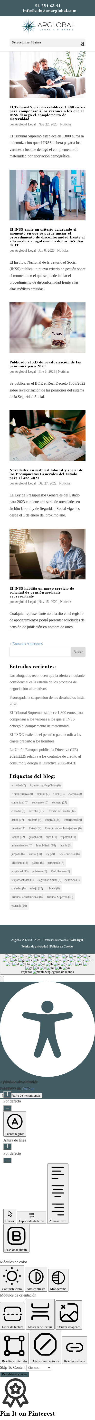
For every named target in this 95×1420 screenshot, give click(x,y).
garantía (35, 837)
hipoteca (68, 837)
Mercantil (19, 862)
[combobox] (47, 964)
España (18, 828)
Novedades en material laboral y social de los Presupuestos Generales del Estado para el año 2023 (46, 474)
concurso (40, 802)
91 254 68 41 (48, 6)
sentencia (72, 880)
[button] (2, 978)
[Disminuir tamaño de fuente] (7, 1108)
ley (50, 854)
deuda (17, 820)
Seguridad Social (49, 880)
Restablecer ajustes (14, 1374)
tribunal (53, 888)
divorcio (34, 820)
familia (18, 837)
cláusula (75, 794)
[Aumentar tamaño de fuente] (7, 1094)
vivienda (19, 905)
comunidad (19, 802)
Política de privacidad (34, 946)
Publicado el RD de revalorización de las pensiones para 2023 (45, 364)
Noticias (65, 124)
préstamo (39, 871)
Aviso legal (76, 940)
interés (65, 845)
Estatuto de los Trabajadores (63, 828)
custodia (18, 811)
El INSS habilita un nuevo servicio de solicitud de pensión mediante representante (42, 592)
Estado (35, 828)
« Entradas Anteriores (26, 644)
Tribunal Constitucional (27, 897)
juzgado (18, 854)
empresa (52, 820)
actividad (18, 785)
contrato (59, 802)
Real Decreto (60, 871)
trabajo (36, 888)
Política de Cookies (62, 946)
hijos (51, 837)
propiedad (19, 871)
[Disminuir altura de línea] (7, 1160)
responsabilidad (22, 880)
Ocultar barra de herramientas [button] (21, 1095)
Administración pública (45, 785)
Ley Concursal (69, 854)
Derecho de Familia (62, 811)
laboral (35, 854)
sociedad (18, 888)
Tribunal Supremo (60, 897)
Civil (59, 794)
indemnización (21, 845)
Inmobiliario (46, 845)
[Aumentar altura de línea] (7, 1146)
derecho (36, 811)
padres (38, 862)
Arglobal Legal (25, 124)
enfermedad (73, 820)
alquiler (43, 794)
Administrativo (22, 794)
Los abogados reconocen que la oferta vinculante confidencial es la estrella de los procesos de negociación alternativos (47, 682)
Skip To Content (13, 1367)
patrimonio (56, 862)
